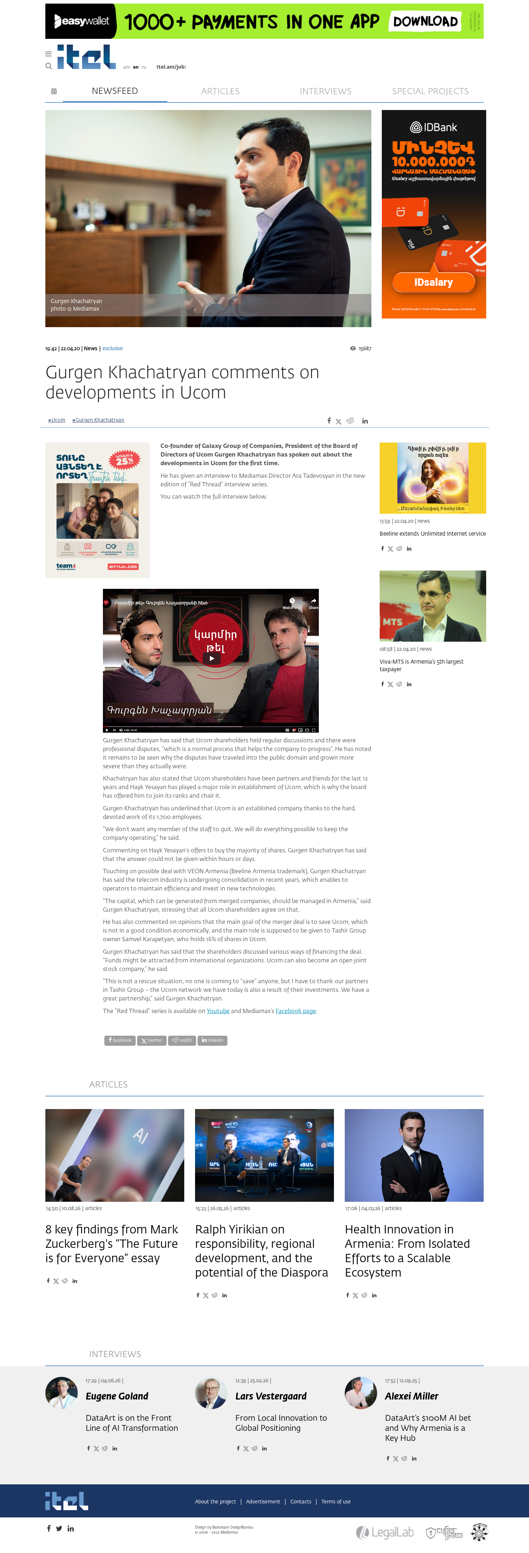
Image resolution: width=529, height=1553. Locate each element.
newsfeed (115, 91)
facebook (121, 1041)
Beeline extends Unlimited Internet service (433, 534)
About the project (216, 1501)
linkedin (215, 1041)
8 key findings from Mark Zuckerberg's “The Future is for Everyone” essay (111, 1244)
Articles (93, 1208)
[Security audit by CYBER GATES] (444, 1533)
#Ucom (56, 420)
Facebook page (296, 1011)
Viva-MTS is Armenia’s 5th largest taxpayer (422, 665)
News (90, 348)
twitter (154, 1041)
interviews (326, 91)
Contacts (301, 1501)
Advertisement (264, 1501)
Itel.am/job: (171, 67)
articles (220, 91)
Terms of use (336, 1501)
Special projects (430, 91)
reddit (185, 1041)
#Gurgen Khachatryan (98, 420)
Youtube (218, 1011)
